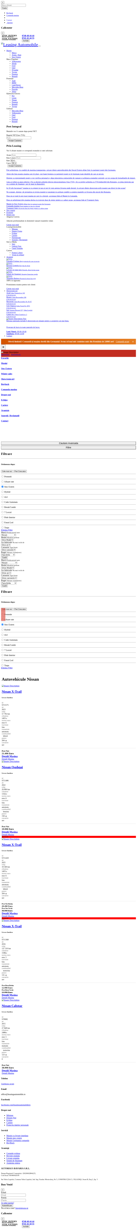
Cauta (4, 8)
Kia (13, 96)
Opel (13, 68)
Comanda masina (12, 15)
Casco (8, 163)
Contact (9, 336)
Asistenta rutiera (13, 1163)
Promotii (9, 213)
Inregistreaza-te (21, 1208)
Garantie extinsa (13, 1153)
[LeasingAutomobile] (20, 45)
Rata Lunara (11, 158)
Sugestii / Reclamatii (19, 240)
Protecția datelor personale (17, 1125)
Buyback (9, 13)
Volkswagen (16, 61)
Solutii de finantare (14, 1160)
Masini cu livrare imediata (17, 1136)
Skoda (14, 64)
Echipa (14, 233)
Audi (14, 81)
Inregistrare (5, 354)
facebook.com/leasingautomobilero (16, 1105)
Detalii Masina (10, 756)
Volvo (14, 91)
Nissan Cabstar (12, 1006)
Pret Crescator (20, 471)
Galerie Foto (16, 246)
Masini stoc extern (14, 1138)
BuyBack (10, 1143)
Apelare (9, 23)
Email (3, 1192)
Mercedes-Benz (17, 87)
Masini (9, 51)
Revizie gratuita (13, 1156)
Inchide (26, 41)
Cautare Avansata (68, 443)
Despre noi (10, 215)
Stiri (13, 244)
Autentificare (16, 354)
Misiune (15, 229)
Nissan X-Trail (12, 691)
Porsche (15, 89)
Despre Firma (17, 231)
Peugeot (15, 74)
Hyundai (15, 70)
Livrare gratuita (12, 1158)
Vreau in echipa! (18, 255)
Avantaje (9, 257)
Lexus (14, 98)
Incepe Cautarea (15, 141)
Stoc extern (10, 210)
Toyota (14, 72)
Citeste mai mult (12, 225)
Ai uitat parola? (7, 1203)
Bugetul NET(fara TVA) (15, 135)
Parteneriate (16, 238)
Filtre (68, 447)
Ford (13, 66)
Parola (3, 1198)
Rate (8, 161)
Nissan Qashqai (12, 767)
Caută (4, 558)
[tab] (74, 53)
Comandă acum (122, 341)
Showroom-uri (12, 291)
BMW (14, 83)
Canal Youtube (17, 248)
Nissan (14, 100)
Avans (8, 155)
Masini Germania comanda (17, 1140)
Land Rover (16, 85)
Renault (15, 76)
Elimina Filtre (7, 530)
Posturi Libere (17, 253)
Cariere (14, 235)
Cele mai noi (7, 471)
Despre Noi (11, 1118)
